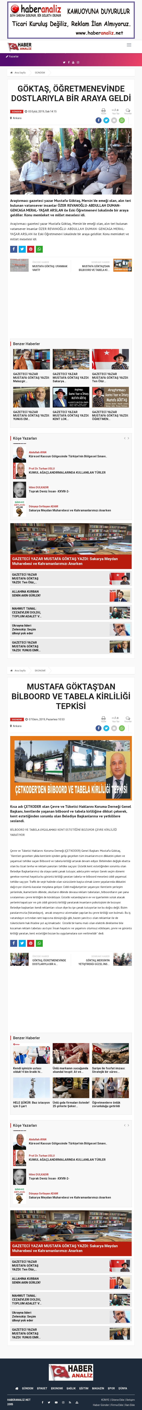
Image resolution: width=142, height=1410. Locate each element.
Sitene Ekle (117, 1399)
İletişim (130, 1399)
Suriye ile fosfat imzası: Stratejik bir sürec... (108, 1070)
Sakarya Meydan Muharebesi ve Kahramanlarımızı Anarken (70, 492)
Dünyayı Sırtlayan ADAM (43, 487)
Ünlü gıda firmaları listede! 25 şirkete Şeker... (71, 1104)
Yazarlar (13, 56)
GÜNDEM (40, 72)
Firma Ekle (117, 1405)
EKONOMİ (40, 670)
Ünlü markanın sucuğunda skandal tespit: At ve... (70, 1070)
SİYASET (42, 1388)
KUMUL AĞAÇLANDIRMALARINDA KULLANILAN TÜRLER (67, 454)
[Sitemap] (77, 1402)
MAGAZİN (98, 1388)
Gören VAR (35, 506)
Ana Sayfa (20, 72)
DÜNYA (123, 1388)
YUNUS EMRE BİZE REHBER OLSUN (52, 511)
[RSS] (70, 1402)
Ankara (17, 118)
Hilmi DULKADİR (39, 468)
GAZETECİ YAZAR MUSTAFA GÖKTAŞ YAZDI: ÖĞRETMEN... (110, 415)
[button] (124, 438)
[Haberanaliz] (19, 46)
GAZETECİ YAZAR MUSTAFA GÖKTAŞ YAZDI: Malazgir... (31, 377)
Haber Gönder (101, 1405)
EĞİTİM (83, 1388)
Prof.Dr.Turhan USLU (42, 450)
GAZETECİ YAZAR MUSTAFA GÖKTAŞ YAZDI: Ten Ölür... (110, 377)
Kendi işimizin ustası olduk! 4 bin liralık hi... (27, 1070)
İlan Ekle (130, 1405)
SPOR (111, 1388)
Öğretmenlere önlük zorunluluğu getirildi (106, 1104)
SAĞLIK (71, 1388)
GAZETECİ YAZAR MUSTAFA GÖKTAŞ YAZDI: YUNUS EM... (31, 415)
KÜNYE (105, 1399)
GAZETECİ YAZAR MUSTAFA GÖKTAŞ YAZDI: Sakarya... (71, 377)
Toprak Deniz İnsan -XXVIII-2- (49, 473)
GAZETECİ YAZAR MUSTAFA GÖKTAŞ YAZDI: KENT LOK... (71, 415)
